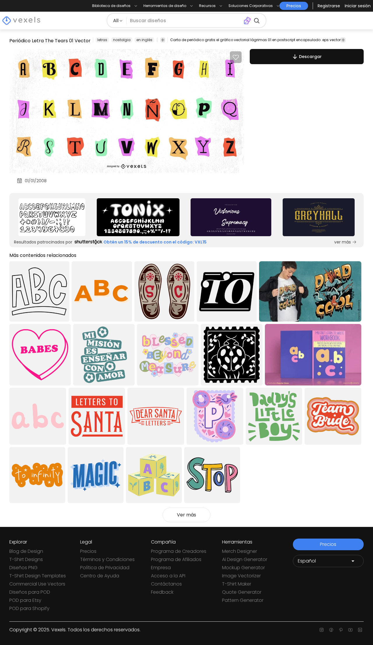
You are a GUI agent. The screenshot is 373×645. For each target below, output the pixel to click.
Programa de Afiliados (176, 559)
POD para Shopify (29, 608)
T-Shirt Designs (26, 559)
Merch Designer (239, 551)
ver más (342, 242)
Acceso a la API (168, 575)
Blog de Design (26, 551)
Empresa (161, 567)
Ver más (186, 514)
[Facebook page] (331, 630)
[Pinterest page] (340, 630)
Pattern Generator (242, 600)
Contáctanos (166, 584)
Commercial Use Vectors (37, 584)
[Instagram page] (321, 630)
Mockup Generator (243, 567)
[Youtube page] (350, 630)
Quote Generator (241, 592)
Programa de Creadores (178, 551)
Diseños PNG (23, 567)
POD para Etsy (25, 600)
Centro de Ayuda (99, 575)
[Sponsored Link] (52, 217)
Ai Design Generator (244, 559)
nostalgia (122, 39)
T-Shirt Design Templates (37, 575)
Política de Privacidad (104, 567)
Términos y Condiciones (107, 559)
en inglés (144, 39)
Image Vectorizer (241, 575)
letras (102, 39)
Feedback (162, 592)
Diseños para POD (29, 592)
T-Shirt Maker (236, 584)
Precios (88, 551)
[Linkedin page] (360, 630)
